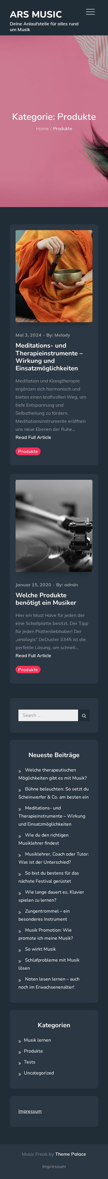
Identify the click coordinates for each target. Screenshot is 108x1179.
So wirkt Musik (40, 949)
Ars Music (36, 14)
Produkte (28, 451)
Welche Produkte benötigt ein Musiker (46, 599)
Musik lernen (37, 1040)
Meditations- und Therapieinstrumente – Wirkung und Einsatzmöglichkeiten (49, 357)
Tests (29, 1062)
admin (71, 584)
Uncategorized (39, 1073)
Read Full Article (33, 437)
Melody (62, 335)
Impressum (30, 1111)
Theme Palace (70, 1154)
